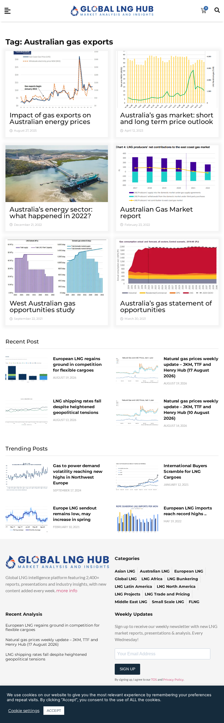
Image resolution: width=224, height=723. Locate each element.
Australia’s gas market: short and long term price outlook (166, 118)
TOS (154, 679)
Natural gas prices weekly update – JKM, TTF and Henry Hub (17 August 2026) (51, 642)
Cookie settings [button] (23, 710)
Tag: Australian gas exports (59, 41)
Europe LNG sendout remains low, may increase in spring (75, 513)
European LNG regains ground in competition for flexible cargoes (77, 364)
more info (66, 590)
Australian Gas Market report (156, 212)
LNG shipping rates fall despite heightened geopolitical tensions (77, 406)
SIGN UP (127, 669)
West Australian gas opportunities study (42, 306)
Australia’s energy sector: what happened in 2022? (51, 212)
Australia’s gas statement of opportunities (166, 306)
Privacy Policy (173, 679)
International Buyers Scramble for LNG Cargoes (185, 471)
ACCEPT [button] (54, 710)
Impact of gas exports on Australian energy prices (50, 118)
